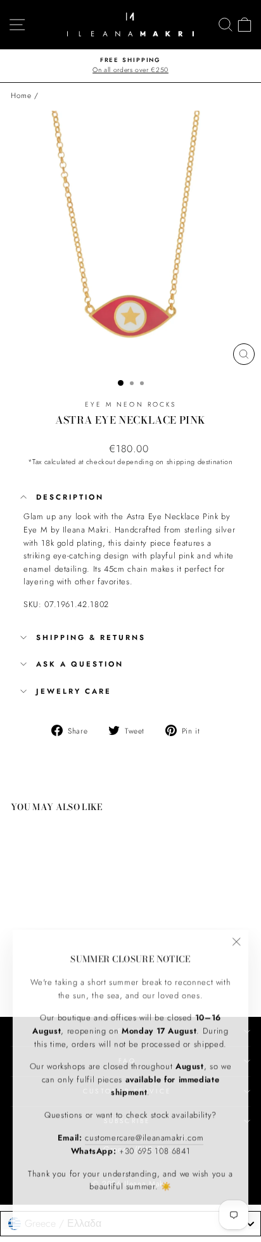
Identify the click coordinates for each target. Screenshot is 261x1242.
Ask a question (80, 664)
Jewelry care (73, 691)
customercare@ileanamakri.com (144, 1135)
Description (70, 497)
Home (21, 95)
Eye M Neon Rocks (130, 404)
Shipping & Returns (91, 637)
